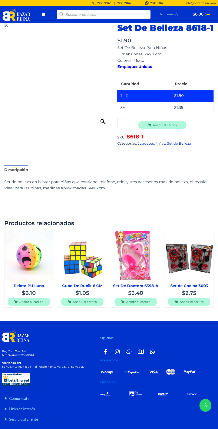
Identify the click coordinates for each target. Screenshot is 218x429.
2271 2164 (124, 3)
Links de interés (22, 408)
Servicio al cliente (23, 419)
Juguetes (146, 143)
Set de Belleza (179, 143)
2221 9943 (104, 3)
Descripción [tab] (16, 169)
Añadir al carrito (165, 125)
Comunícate (19, 398)
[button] (50, 398)
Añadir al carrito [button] (31, 302)
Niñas (160, 143)
